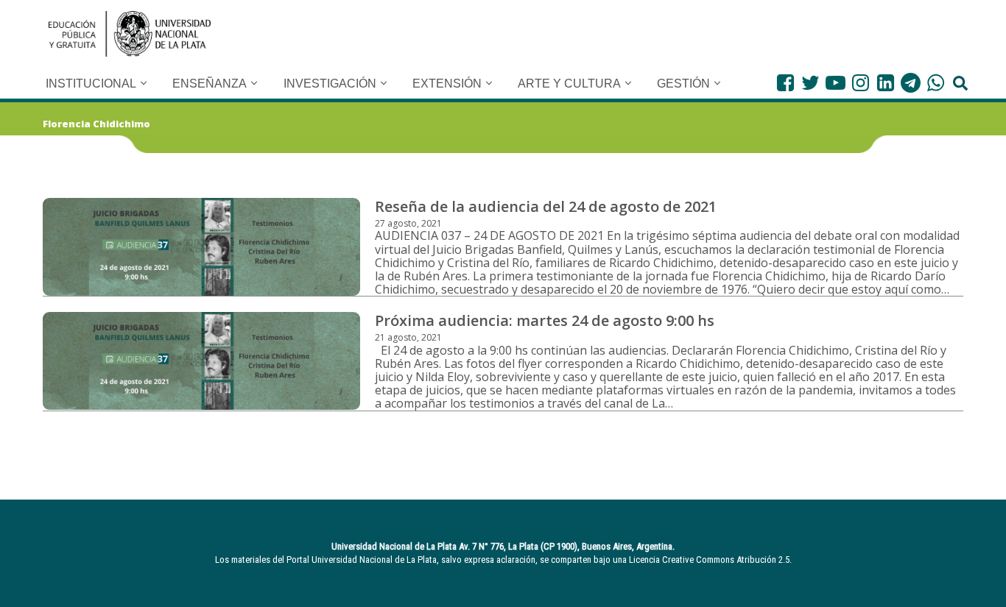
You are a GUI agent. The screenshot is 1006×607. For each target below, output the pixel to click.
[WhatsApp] (936, 83)
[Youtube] (835, 83)
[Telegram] (911, 83)
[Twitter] (810, 83)
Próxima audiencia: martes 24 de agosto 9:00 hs (544, 320)
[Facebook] (785, 83)
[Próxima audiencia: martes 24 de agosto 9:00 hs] (201, 361)
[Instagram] (860, 83)
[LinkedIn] (886, 83)
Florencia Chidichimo (96, 123)
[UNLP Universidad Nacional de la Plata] (130, 34)
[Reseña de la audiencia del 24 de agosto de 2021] (201, 247)
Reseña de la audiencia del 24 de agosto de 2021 (546, 206)
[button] (143, 83)
